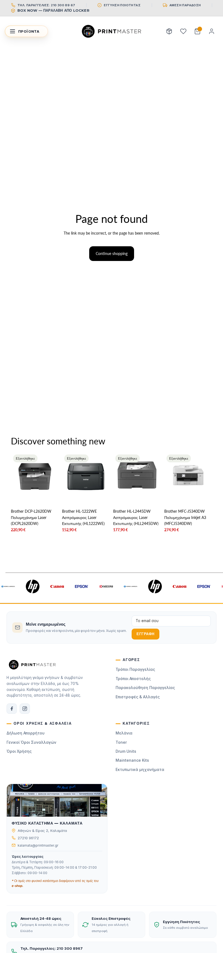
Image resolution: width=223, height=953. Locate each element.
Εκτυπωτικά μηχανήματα (140, 769)
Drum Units (126, 751)
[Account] (212, 31)
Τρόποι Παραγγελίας (135, 669)
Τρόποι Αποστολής (133, 678)
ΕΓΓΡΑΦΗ (145, 634)
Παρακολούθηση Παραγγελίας (145, 687)
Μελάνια (124, 733)
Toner (121, 742)
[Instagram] (25, 708)
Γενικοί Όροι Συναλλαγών (31, 742)
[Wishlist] (183, 31)
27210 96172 (28, 838)
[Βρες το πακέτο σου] (169, 31)
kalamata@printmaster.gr (38, 845)
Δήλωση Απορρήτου (26, 733)
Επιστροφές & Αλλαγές (138, 696)
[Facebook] (12, 708)
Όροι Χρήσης (19, 751)
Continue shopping (112, 253)
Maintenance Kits (132, 760)
